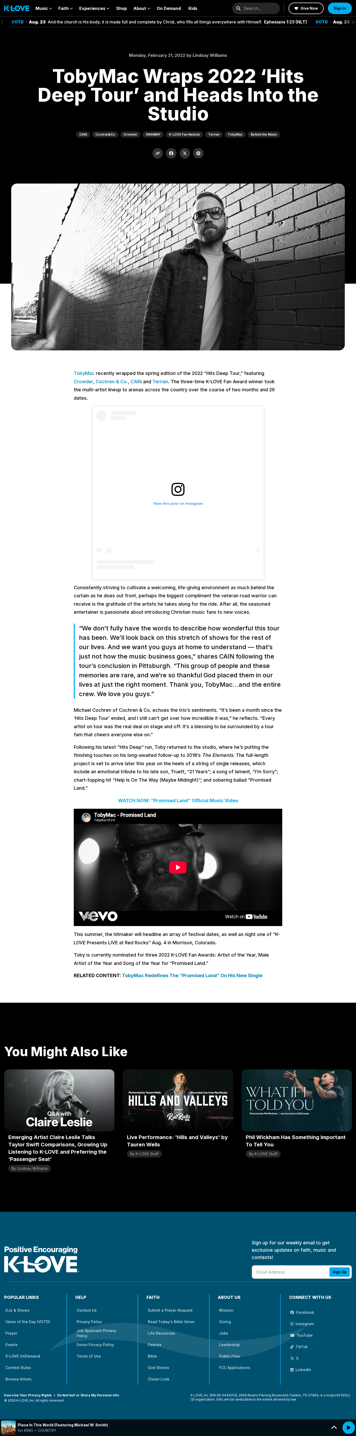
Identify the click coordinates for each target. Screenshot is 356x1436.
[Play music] (348, 1427)
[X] (185, 153)
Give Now (309, 8)
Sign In (340, 8)
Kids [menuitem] (192, 8)
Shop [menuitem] (121, 8)
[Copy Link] (157, 153)
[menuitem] (43, 8)
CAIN (136, 381)
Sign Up (340, 1272)
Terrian (160, 381)
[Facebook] (171, 153)
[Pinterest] (198, 153)
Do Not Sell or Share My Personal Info (88, 1395)
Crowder (83, 381)
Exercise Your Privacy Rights (28, 1395)
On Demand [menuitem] (169, 8)
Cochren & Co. (112, 381)
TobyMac (84, 373)
